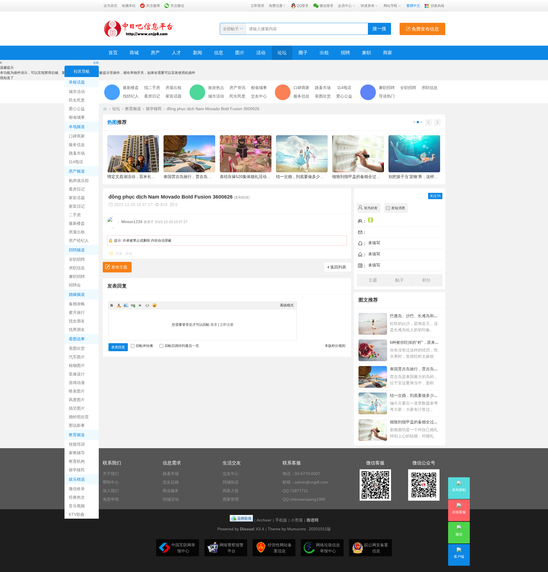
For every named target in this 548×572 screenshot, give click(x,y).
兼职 (366, 52)
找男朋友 (77, 329)
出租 (324, 52)
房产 (155, 52)
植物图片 (77, 365)
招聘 (345, 52)
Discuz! (247, 529)
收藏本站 (129, 6)
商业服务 (171, 490)
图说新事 (77, 425)
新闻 (197, 52)
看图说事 (77, 339)
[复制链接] (241, 197)
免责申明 (111, 499)
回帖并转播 (144, 346)
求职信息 (77, 268)
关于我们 (111, 473)
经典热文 (77, 497)
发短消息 (398, 208)
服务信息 (77, 144)
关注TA (435, 196)
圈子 (303, 52)
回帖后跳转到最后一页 (182, 346)
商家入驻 (231, 490)
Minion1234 (131, 221)
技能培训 (77, 444)
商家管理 (231, 499)
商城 (134, 52)
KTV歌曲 (76, 514)
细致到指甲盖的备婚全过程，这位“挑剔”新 (427, 422)
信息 (218, 52)
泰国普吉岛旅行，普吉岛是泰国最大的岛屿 (428, 369)
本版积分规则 (335, 346)
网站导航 (390, 6)
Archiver (264, 520)
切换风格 (437, 6)
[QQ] (241, 520)
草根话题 (77, 82)
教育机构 (77, 461)
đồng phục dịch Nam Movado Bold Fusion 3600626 (213, 108)
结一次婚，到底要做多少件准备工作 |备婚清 (429, 395)
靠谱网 (313, 520)
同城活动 (171, 499)
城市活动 (77, 91)
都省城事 (77, 117)
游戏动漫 (77, 382)
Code (147, 305)
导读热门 (387, 96)
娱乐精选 (77, 479)
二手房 (75, 215)
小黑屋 (297, 520)
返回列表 (338, 267)
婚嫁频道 (77, 294)
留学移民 (77, 470)
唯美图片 (77, 391)
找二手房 (152, 87)
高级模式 (287, 305)
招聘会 (75, 285)
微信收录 (77, 488)
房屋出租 (77, 232)
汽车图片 (77, 357)
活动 (260, 52)
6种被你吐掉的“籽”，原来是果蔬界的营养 (426, 342)
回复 (119, 254)
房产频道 (77, 171)
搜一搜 (379, 28)
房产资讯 (237, 87)
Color (119, 305)
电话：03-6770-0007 (301, 473)
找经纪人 (131, 96)
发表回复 (118, 347)
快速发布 (367, 6)
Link (133, 305)
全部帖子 (231, 29)
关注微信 (177, 6)
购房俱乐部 (79, 180)
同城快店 (231, 482)
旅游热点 (216, 87)
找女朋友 (77, 321)
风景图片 (77, 399)
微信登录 (326, 6)
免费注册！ (277, 6)
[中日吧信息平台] (138, 28)
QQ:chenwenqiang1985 (304, 499)
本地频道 (77, 126)
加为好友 (371, 208)
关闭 (96, 62)
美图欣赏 (77, 348)
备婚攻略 (77, 304)
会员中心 (345, 6)
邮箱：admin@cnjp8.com (305, 482)
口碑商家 (77, 136)
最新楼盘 (77, 223)
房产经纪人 (79, 240)
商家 (387, 52)
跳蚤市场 (77, 153)
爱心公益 (77, 108)
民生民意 (77, 100)
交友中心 (259, 96)
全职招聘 (77, 259)
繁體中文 (413, 6)
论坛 (282, 52)
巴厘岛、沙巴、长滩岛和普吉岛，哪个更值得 (430, 316)
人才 (176, 52)
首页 (113, 52)
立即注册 (226, 325)
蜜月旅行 (77, 312)
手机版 (281, 520)
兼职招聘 (77, 276)
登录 (213, 325)
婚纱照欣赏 (79, 417)
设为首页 (110, 6)
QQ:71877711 (295, 490)
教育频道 (77, 434)
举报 (128, 254)
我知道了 (7, 78)
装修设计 (77, 374)
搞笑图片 (77, 408)
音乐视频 (77, 506)
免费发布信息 (424, 29)
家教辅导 (77, 452)
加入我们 (111, 490)
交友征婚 (171, 482)
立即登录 (257, 6)
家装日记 (77, 206)
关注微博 (153, 6)
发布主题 (119, 267)
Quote (140, 305)
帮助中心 (111, 482)
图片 (239, 52)
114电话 (76, 161)
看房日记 (77, 189)
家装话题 (77, 197)
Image (126, 305)
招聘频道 (77, 250)
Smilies (154, 305)
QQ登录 (303, 6)
